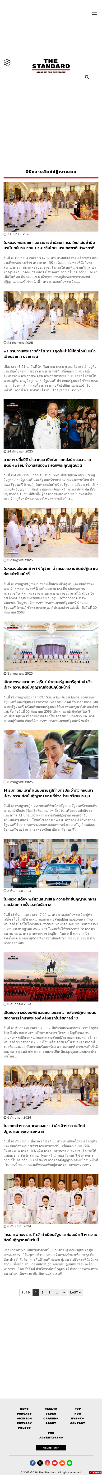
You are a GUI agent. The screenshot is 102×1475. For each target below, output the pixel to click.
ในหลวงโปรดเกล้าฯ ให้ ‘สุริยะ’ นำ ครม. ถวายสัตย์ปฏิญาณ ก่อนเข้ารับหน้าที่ (51, 571)
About (51, 1423)
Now (77, 1413)
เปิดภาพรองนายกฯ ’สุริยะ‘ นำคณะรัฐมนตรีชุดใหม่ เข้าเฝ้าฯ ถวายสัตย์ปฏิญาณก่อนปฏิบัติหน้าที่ (48, 684)
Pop (77, 1408)
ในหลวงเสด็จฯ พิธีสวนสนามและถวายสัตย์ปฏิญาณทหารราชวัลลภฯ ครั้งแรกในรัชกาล (50, 901)
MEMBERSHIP (51, 1447)
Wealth (51, 1408)
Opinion (24, 1418)
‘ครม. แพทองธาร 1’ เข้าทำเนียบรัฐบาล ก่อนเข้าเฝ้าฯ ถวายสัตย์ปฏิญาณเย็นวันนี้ (50, 1237)
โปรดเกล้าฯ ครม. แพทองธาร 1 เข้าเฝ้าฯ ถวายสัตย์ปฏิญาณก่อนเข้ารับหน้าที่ (44, 1128)
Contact (77, 1423)
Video (51, 1413)
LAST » (75, 1292)
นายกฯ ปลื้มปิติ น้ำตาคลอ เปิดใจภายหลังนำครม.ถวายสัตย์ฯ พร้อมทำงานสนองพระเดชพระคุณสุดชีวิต (47, 462)
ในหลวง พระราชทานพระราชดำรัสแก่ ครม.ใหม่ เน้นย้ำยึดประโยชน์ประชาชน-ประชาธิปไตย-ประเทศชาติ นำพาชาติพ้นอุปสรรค (49, 245)
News (24, 1408)
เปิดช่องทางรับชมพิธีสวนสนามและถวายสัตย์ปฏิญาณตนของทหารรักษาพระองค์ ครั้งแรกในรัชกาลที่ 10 (50, 1015)
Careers (50, 1418)
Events (77, 1418)
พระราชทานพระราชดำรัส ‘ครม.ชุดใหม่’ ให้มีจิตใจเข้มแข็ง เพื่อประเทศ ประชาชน (50, 353)
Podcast (24, 1413)
